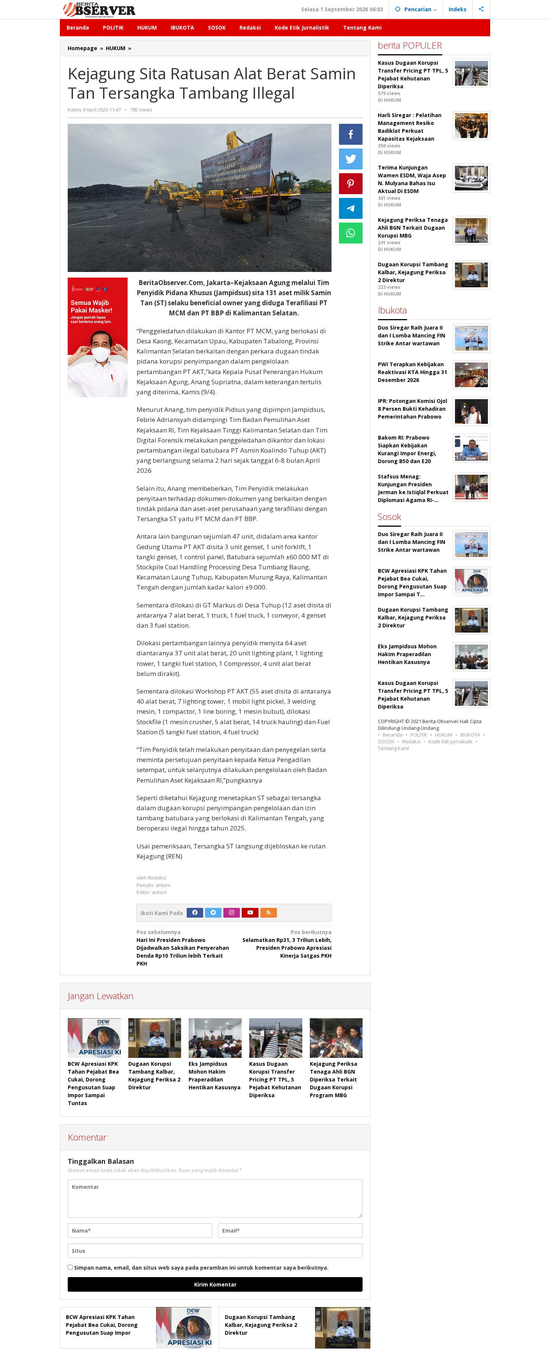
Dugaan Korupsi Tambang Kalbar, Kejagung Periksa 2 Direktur (261, 1324)
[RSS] (268, 913)
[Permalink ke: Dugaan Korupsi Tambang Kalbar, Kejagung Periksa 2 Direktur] (154, 1038)
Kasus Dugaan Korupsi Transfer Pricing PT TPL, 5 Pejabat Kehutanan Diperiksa (275, 1079)
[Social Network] (481, 9)
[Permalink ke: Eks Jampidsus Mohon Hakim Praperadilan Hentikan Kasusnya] (215, 1038)
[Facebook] (195, 913)
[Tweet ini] (351, 159)
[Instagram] (231, 913)
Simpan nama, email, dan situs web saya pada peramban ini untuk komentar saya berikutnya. (201, 1267)
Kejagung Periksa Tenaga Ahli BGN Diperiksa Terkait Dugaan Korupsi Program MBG (333, 1079)
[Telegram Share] (351, 208)
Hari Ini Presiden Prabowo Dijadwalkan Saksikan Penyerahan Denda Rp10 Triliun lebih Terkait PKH (183, 947)
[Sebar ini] (351, 134)
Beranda (393, 734)
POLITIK (418, 734)
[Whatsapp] (351, 233)
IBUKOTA (470, 734)
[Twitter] (213, 913)
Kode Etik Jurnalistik (450, 741)
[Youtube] (250, 913)
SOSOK (386, 741)
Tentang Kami (393, 748)
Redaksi (411, 741)
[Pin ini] (351, 183)
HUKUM (443, 734)
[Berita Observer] (100, 9)
